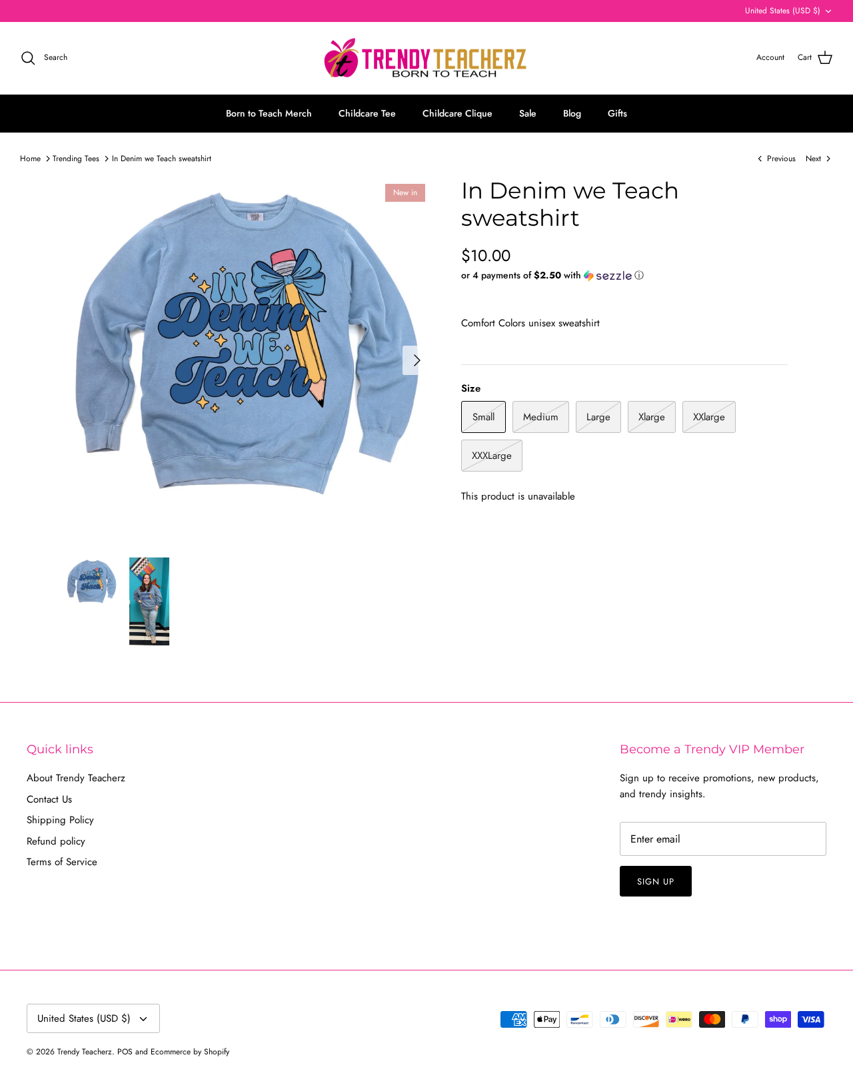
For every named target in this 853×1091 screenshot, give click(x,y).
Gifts (617, 113)
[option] (249, 360)
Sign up (655, 881)
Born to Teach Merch (269, 113)
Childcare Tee (367, 113)
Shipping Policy (60, 820)
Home (30, 159)
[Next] (417, 360)
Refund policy (56, 841)
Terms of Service (62, 862)
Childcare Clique (457, 113)
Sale (527, 113)
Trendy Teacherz (84, 1052)
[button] (552, 275)
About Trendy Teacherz (76, 778)
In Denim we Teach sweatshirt (161, 159)
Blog (572, 113)
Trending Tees (76, 159)
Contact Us (49, 799)
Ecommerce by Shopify (190, 1052)
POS (125, 1052)
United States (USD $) (782, 11)
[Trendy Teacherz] (426, 58)
